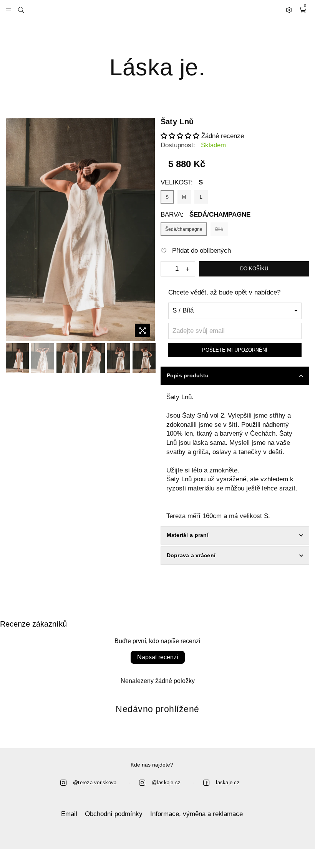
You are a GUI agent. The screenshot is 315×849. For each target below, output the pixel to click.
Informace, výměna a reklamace (196, 814)
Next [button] (148, 229)
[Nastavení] (288, 9)
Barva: (205, 214)
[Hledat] (21, 9)
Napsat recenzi (157, 657)
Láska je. (157, 67)
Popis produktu (188, 375)
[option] (80, 229)
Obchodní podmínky (114, 814)
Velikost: (182, 182)
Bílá (219, 229)
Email (69, 814)
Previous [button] (12, 229)
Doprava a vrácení (191, 555)
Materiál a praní (188, 535)
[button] (180, 136)
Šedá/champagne (183, 229)
